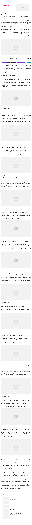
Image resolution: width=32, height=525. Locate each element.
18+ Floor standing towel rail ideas (15, 498)
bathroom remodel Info (7, 5)
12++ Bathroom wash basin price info (15, 513)
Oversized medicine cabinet (21, 62)
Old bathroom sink (4, 62)
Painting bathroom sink (12, 62)
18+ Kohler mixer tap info (14, 509)
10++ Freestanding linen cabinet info (15, 517)
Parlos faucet (28, 62)
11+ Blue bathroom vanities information (16, 505)
